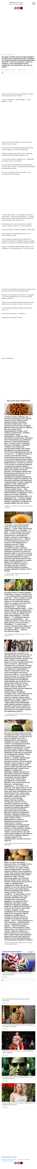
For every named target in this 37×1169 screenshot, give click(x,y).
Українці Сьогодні (16, 2)
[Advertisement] (18, 30)
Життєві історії (22, 69)
